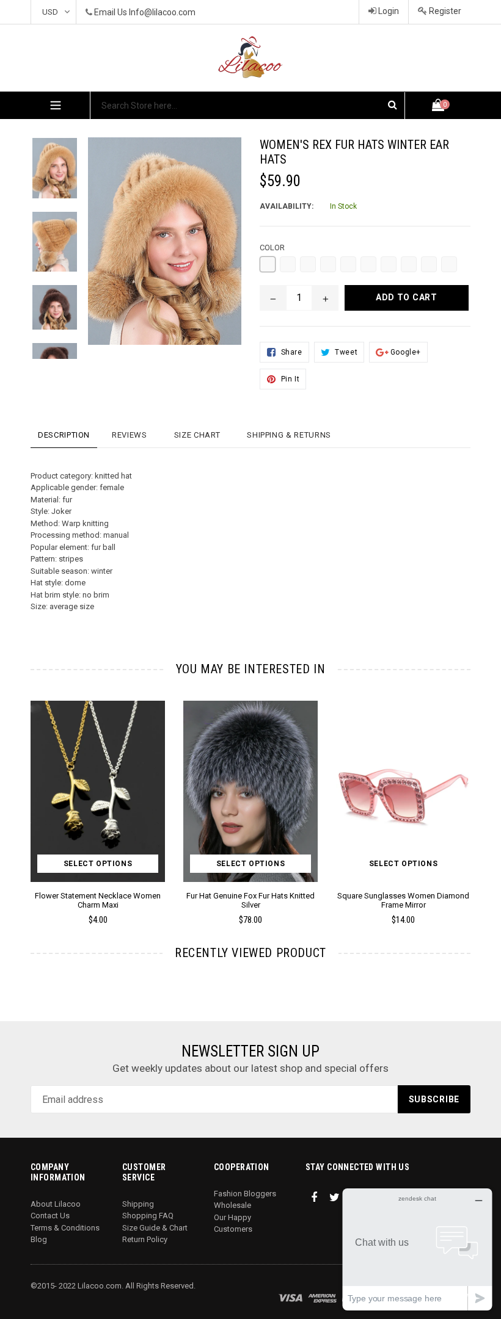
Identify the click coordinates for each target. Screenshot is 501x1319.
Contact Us (50, 1215)
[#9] (429, 264)
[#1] (268, 264)
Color (272, 247)
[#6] (368, 264)
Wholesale (232, 1205)
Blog (39, 1239)
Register (444, 11)
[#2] (288, 264)
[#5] (348, 264)
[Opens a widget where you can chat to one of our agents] (417, 1249)
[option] (45, 174)
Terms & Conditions (65, 1227)
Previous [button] (31, 795)
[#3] (308, 264)
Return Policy (144, 1239)
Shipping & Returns (289, 434)
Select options (98, 863)
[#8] (409, 264)
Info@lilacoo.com (162, 12)
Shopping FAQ (148, 1215)
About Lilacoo (56, 1204)
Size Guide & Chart (155, 1227)
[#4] (328, 264)
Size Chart (197, 434)
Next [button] (465, 795)
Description (64, 434)
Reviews (129, 434)
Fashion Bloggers (245, 1193)
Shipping (138, 1204)
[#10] (449, 264)
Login (387, 11)
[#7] (389, 264)
